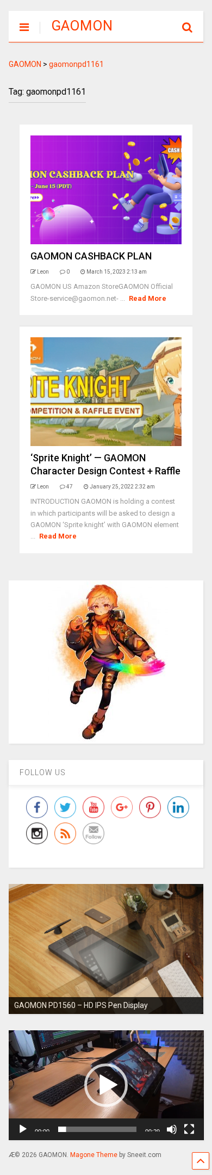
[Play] (22, 1129)
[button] (106, 1085)
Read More (147, 298)
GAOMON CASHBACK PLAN (91, 256)
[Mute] (171, 1129)
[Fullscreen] (189, 1129)
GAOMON (82, 25)
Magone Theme (93, 1155)
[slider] (97, 1129)
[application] (106, 1085)
